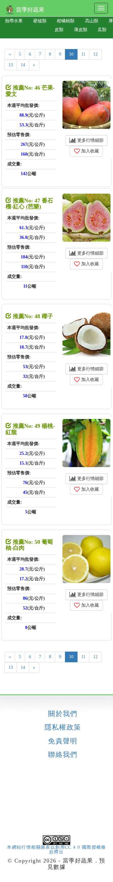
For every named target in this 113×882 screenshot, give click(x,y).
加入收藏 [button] (89, 151)
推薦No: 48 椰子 (32, 316)
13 (10, 65)
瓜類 (102, 29)
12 (95, 54)
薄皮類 (80, 29)
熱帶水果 (14, 21)
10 (71, 54)
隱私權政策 (63, 727)
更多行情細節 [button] (90, 140)
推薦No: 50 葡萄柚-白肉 (29, 545)
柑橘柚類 (65, 21)
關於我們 (63, 714)
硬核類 (39, 21)
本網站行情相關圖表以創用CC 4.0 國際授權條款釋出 (56, 849)
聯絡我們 (63, 754)
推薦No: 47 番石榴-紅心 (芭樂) (29, 203)
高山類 (91, 21)
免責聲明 (63, 741)
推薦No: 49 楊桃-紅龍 (30, 429)
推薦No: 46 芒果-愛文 (30, 91)
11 (83, 54)
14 (23, 65)
